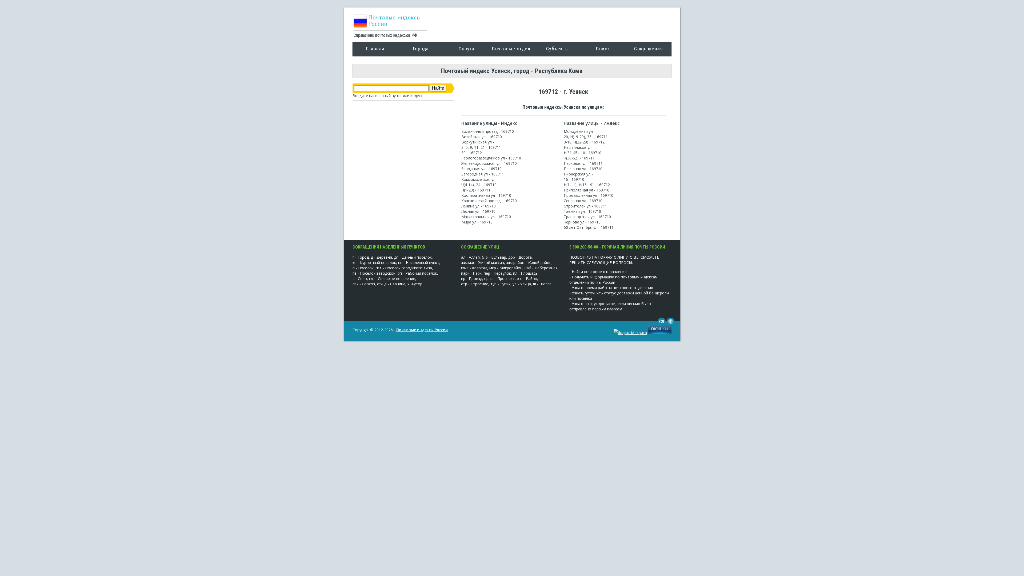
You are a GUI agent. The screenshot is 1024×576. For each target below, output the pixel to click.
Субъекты (557, 48)
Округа (466, 48)
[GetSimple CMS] (662, 324)
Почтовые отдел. (512, 48)
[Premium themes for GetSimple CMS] (671, 324)
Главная (375, 48)
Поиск (603, 48)
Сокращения (648, 48)
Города (421, 48)
